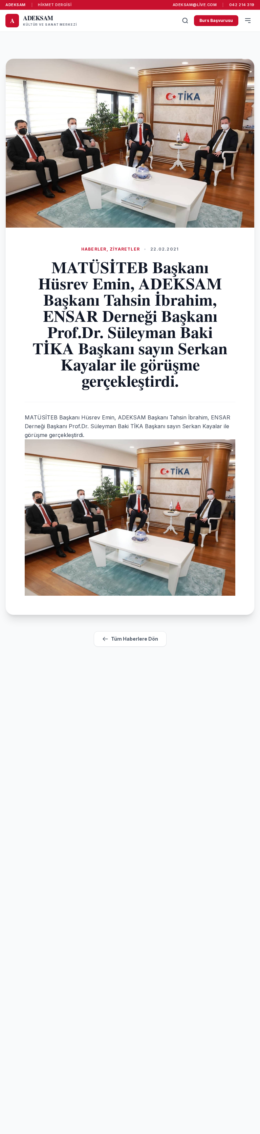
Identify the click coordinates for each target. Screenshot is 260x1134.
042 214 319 (242, 4)
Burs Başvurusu (216, 20)
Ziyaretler (125, 249)
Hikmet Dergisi (54, 4)
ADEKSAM (15, 4)
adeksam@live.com (195, 4)
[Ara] (185, 21)
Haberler (94, 249)
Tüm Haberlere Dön (134, 639)
